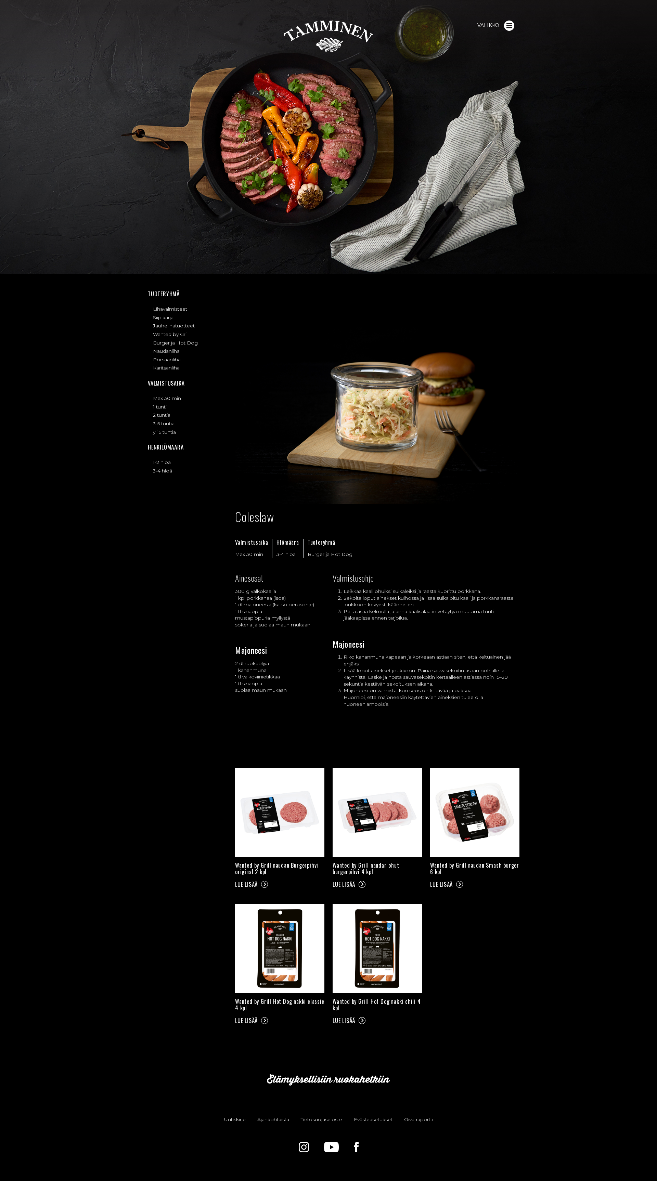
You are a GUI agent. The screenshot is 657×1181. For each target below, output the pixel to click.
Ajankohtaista (273, 1119)
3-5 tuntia (164, 423)
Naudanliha (166, 351)
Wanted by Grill (171, 334)
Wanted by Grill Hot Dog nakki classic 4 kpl (279, 1004)
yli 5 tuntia (164, 432)
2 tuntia (161, 415)
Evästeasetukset (373, 1119)
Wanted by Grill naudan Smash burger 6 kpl (474, 868)
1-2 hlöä (162, 462)
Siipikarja (163, 317)
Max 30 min (167, 398)
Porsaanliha (167, 359)
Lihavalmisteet (170, 309)
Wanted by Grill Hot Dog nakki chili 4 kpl (377, 1004)
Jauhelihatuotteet (174, 326)
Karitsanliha (166, 368)
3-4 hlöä (162, 471)
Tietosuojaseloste (321, 1119)
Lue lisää (246, 884)
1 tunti (160, 407)
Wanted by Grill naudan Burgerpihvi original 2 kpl (276, 868)
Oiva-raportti (418, 1119)
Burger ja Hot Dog (175, 343)
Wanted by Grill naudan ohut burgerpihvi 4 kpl (366, 868)
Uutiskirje (235, 1119)
